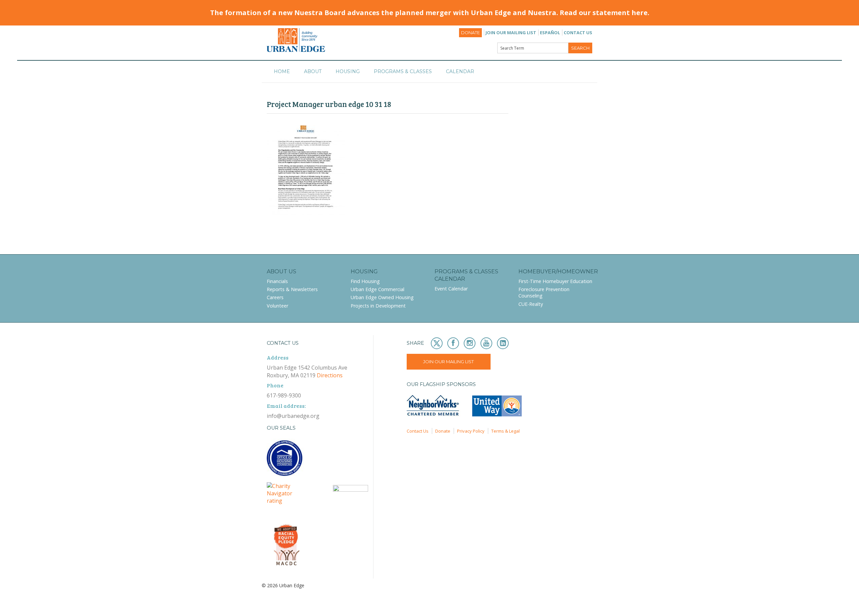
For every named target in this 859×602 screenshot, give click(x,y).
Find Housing (365, 281)
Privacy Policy (471, 431)
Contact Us (578, 33)
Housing (348, 71)
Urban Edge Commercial (377, 289)
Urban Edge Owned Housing (382, 297)
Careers (275, 297)
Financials (277, 281)
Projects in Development (378, 306)
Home (282, 71)
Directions (330, 375)
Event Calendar (451, 288)
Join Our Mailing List (511, 33)
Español (550, 33)
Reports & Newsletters (292, 289)
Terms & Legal (505, 431)
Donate (470, 32)
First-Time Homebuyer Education (555, 281)
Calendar (460, 71)
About (312, 71)
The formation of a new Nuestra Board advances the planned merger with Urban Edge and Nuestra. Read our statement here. (429, 12)
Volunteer (277, 306)
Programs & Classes (403, 71)
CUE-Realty (530, 304)
